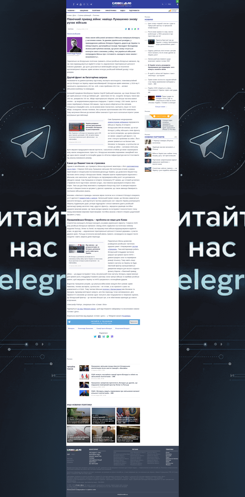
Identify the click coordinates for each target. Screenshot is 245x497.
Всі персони (93, 463)
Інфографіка (111, 10)
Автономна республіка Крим (122, 454)
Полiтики (96, 10)
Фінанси (168, 464)
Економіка (169, 454)
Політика (96, 15)
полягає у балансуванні (112, 289)
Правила (70, 462)
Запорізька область (119, 464)
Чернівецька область (153, 461)
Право (167, 461)
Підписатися (133, 322)
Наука (167, 457)
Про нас (70, 458)
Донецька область (119, 460)
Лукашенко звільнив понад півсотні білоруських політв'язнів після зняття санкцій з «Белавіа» (110, 368)
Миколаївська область (136, 460)
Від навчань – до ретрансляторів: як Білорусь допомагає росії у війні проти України (93, 249)
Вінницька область (119, 455)
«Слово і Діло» (79, 485)
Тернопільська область (153, 454)
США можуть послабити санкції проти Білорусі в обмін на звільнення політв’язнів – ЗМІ (114, 376)
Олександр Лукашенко (85, 328)
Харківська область (152, 455)
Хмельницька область (153, 458)
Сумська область (152, 452)
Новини (71, 10)
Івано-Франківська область (138, 452)
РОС (169, 4)
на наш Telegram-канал (86, 309)
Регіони (135, 449)
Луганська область (135, 457)
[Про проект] (177, 1)
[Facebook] (73, 4)
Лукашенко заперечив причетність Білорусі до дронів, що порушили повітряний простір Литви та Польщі (114, 385)
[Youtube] (80, 4)
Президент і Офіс (95, 452)
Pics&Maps (126, 316)
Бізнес (168, 452)
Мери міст (92, 462)
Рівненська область (136, 464)
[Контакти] (177, 4)
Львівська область (135, 458)
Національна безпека (172, 458)
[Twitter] (87, 4)
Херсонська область (153, 457)
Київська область (135, 454)
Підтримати (134, 10)
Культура (168, 455)
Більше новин (160, 106)
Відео (122, 10)
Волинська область (119, 457)
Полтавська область (136, 463)
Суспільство (169, 463)
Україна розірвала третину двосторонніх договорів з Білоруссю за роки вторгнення (94, 126)
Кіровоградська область (137, 455)
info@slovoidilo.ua (122, 494)
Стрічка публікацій (84, 15)
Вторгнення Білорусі (122, 328)
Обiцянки (84, 10)
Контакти (70, 460)
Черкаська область (152, 460)
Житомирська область (120, 461)
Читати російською (73, 33)
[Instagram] (84, 4)
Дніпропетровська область (121, 458)
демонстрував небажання (118, 122)
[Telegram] (77, 4)
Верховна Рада (94, 454)
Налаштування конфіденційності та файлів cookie (81, 489)
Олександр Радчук (74, 53)
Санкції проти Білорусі (104, 328)
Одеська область (135, 461)
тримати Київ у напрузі (88, 198)
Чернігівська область (153, 463)
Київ (115, 452)
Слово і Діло (71, 15)
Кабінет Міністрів (95, 456)
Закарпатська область (120, 463)
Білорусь (71, 328)
